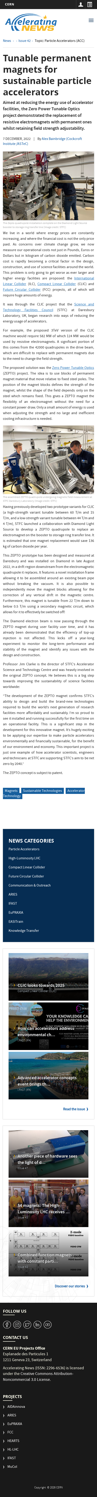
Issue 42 (24, 41)
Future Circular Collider (22, 290)
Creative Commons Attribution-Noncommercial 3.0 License (38, 1377)
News (7, 41)
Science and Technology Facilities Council (48, 307)
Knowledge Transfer (24, 931)
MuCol (12, 1467)
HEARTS (13, 1441)
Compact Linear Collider (56, 284)
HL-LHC (12, 1450)
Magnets (11, 791)
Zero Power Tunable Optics (73, 368)
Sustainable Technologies (42, 791)
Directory (89, 4)
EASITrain (16, 922)
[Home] (31, 22)
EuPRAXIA (16, 913)
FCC (10, 1432)
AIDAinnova (16, 1407)
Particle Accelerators (24, 849)
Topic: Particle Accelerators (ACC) (60, 41)
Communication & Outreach (30, 886)
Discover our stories (70, 1286)
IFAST (13, 904)
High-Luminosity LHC (24, 858)
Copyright (40, 1488)
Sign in (80, 4)
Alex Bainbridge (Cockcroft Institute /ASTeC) (42, 142)
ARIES (13, 895)
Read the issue (74, 1109)
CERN (9, 4)
